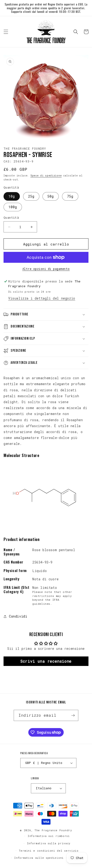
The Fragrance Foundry (53, 830)
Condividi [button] (18, 616)
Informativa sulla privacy (49, 843)
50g (50, 196)
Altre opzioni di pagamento (46, 269)
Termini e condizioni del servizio (49, 850)
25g (31, 196)
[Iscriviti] (73, 715)
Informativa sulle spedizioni (39, 857)
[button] (6, 32)
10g (11, 196)
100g (12, 207)
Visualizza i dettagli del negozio (41, 298)
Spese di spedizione (46, 175)
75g (70, 196)
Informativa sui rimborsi (49, 836)
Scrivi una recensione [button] (46, 661)
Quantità (11, 217)
